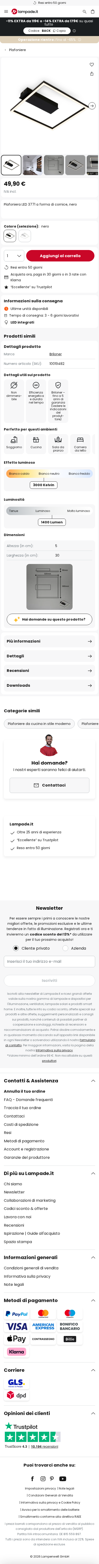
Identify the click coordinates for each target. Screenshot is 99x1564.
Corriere (14, 1370)
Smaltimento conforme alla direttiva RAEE (50, 1517)
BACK (47, 31)
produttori (49, 1061)
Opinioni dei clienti (27, 1413)
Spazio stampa (18, 1242)
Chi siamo (13, 1184)
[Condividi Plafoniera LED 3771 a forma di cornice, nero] (91, 73)
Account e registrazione (26, 1149)
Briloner (56, 354)
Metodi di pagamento (24, 1141)
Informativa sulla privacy (54, 1050)
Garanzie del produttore (27, 1157)
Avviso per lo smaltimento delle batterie (50, 1510)
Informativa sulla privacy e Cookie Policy (50, 1502)
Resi (7, 1132)
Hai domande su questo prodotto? (53, 619)
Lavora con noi (17, 1217)
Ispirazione (14, 1233)
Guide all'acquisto (43, 1233)
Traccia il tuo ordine (22, 1108)
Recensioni (18, 670)
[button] (11, 165)
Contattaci (14, 1116)
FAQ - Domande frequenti (28, 1099)
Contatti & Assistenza (31, 1080)
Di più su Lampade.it (29, 1173)
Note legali (14, 1284)
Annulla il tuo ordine (24, 1091)
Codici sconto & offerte (26, 1208)
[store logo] (28, 11)
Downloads (18, 685)
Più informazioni (23, 641)
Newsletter (14, 1192)
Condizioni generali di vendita (31, 1268)
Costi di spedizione (21, 1124)
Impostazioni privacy (40, 1488)
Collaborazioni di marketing (30, 1200)
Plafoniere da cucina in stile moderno (39, 723)
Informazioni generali (30, 1257)
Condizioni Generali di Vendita (50, 1495)
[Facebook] (35, 1479)
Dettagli (15, 656)
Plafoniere (17, 50)
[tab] (49, 1119)
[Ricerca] (84, 11)
